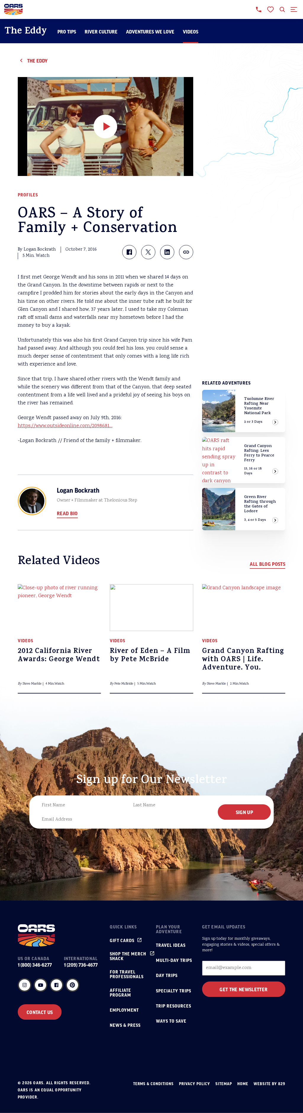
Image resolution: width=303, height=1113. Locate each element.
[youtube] (40, 985)
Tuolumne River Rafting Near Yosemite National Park (259, 406)
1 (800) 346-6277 (35, 964)
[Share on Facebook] (129, 252)
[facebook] (56, 985)
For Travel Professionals (127, 974)
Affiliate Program (120, 992)
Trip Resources (173, 1005)
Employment (124, 1010)
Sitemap (223, 1084)
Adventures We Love (150, 31)
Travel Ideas (171, 945)
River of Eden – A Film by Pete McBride (150, 656)
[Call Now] (259, 9)
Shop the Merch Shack (128, 956)
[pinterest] (72, 985)
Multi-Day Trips (174, 960)
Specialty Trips (173, 990)
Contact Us (40, 1012)
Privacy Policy (194, 1084)
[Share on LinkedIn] (167, 252)
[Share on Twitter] (148, 252)
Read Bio (67, 513)
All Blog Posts (267, 563)
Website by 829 (269, 1084)
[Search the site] (282, 9)
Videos (190, 31)
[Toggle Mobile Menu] (294, 9)
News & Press (125, 1025)
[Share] (186, 252)
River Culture (101, 31)
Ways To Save (171, 1020)
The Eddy (26, 32)
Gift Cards (122, 940)
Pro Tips (66, 31)
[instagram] (24, 985)
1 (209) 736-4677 (81, 964)
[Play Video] (105, 126)
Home (242, 1084)
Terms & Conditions (153, 1084)
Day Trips (167, 975)
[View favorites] (270, 9)
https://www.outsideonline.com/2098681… (65, 426)
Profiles (28, 194)
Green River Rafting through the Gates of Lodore (260, 504)
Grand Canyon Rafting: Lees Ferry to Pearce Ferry (259, 453)
